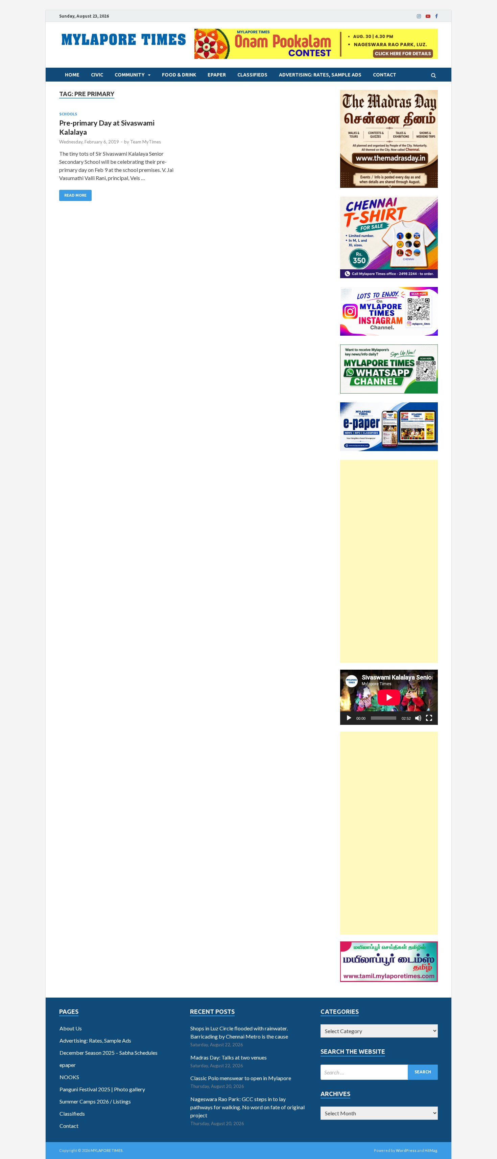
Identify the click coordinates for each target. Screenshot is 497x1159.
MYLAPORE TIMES (107, 1150)
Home (72, 74)
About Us (71, 1028)
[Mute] (418, 718)
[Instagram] (419, 16)
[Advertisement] (389, 561)
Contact (384, 74)
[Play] (349, 718)
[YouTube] (428, 16)
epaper (217, 74)
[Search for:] (379, 1072)
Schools (68, 114)
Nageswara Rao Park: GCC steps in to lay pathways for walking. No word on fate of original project (247, 1107)
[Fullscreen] (429, 718)
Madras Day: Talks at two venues (228, 1057)
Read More (75, 195)
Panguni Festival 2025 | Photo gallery (102, 1089)
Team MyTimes (145, 141)
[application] (389, 697)
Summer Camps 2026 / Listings (95, 1101)
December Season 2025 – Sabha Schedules (109, 1052)
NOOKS (69, 1077)
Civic (97, 74)
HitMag (431, 1150)
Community (130, 74)
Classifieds (252, 74)
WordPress (406, 1150)
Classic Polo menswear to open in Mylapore (240, 1078)
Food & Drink (179, 74)
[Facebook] (436, 16)
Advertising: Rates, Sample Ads (320, 74)
